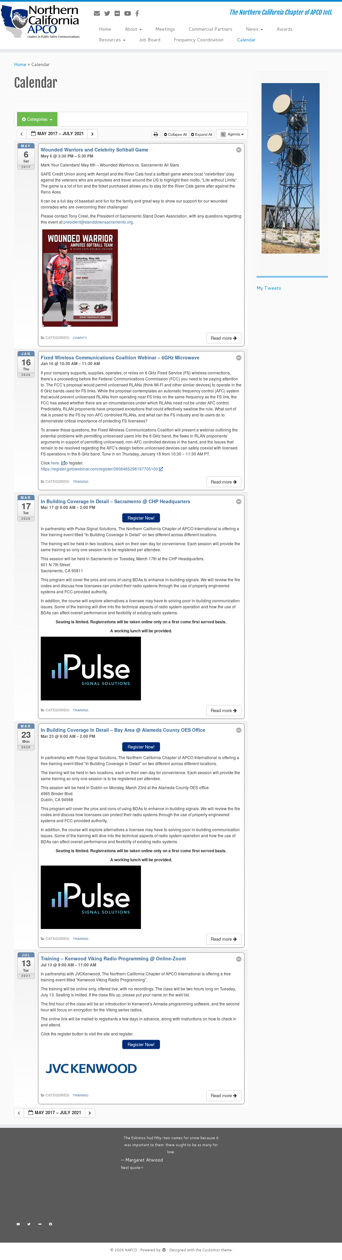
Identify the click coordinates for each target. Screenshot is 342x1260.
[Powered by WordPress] (164, 1248)
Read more (222, 338)
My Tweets (268, 288)
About (132, 29)
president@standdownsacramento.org (98, 222)
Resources (110, 39)
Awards (285, 29)
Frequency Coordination (198, 39)
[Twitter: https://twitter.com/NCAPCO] (29, 1225)
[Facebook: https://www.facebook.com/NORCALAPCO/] (51, 1225)
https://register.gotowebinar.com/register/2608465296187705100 (99, 468)
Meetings (165, 29)
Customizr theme (217, 1250)
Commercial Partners (210, 29)
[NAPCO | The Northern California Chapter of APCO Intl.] (40, 21)
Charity (80, 337)
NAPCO (131, 1250)
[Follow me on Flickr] (119, 13)
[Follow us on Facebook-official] (139, 13)
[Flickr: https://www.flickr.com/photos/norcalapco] (40, 1225)
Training (80, 481)
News (253, 29)
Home (105, 29)
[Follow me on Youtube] (129, 13)
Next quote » (132, 1167)
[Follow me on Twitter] (109, 13)
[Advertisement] (64, 1176)
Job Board (149, 39)
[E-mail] (99, 13)
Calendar (246, 39)
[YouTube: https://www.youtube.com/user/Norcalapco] (18, 1225)
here (55, 462)
